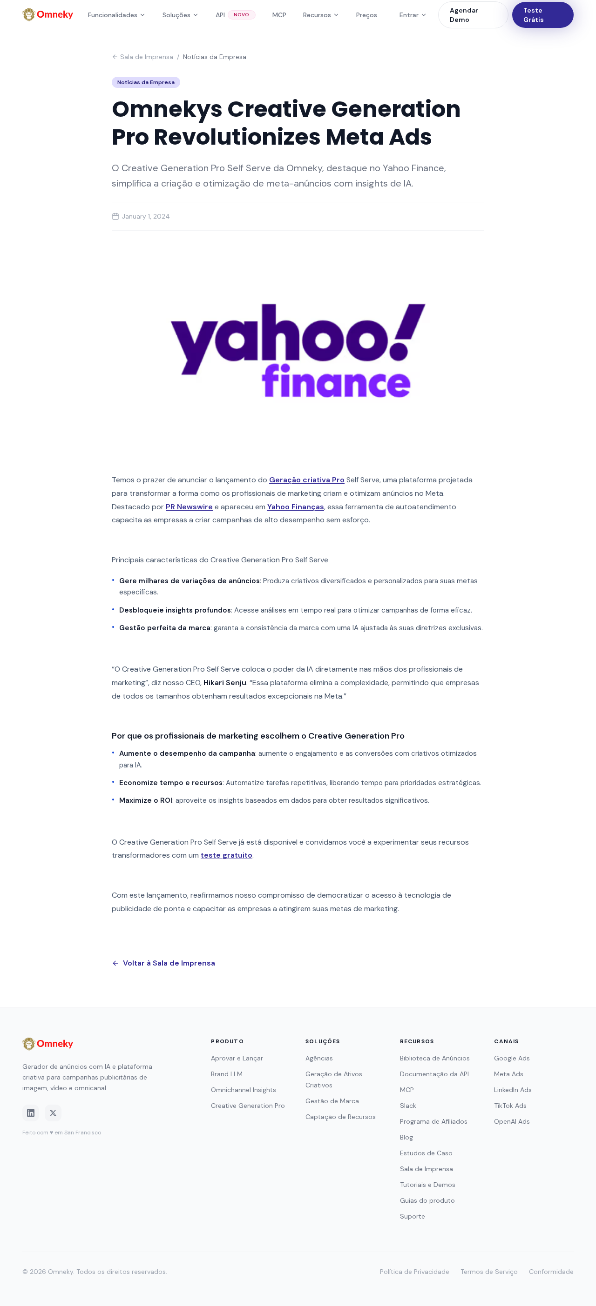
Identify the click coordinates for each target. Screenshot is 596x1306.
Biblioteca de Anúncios (435, 1058)
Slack (408, 1105)
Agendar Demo (464, 15)
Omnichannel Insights (243, 1090)
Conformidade (551, 1271)
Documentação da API (434, 1074)
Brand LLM (227, 1074)
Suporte (412, 1216)
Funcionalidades (112, 15)
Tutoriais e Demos (427, 1184)
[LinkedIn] (30, 1113)
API (233, 15)
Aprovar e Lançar (237, 1058)
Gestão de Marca (332, 1101)
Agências (319, 1058)
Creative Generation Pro (248, 1105)
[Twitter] (53, 1113)
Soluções (176, 15)
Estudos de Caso (426, 1153)
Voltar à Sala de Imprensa (169, 963)
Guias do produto (427, 1200)
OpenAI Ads (512, 1121)
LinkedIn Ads (513, 1090)
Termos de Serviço (489, 1271)
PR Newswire (189, 507)
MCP (279, 15)
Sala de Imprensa (146, 57)
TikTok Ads (510, 1105)
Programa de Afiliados (433, 1121)
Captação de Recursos (340, 1117)
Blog (406, 1137)
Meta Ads (508, 1074)
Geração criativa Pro (307, 480)
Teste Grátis (533, 15)
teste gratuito (226, 855)
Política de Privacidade (414, 1271)
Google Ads (512, 1058)
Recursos (317, 15)
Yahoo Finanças (295, 507)
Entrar (409, 15)
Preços (366, 15)
